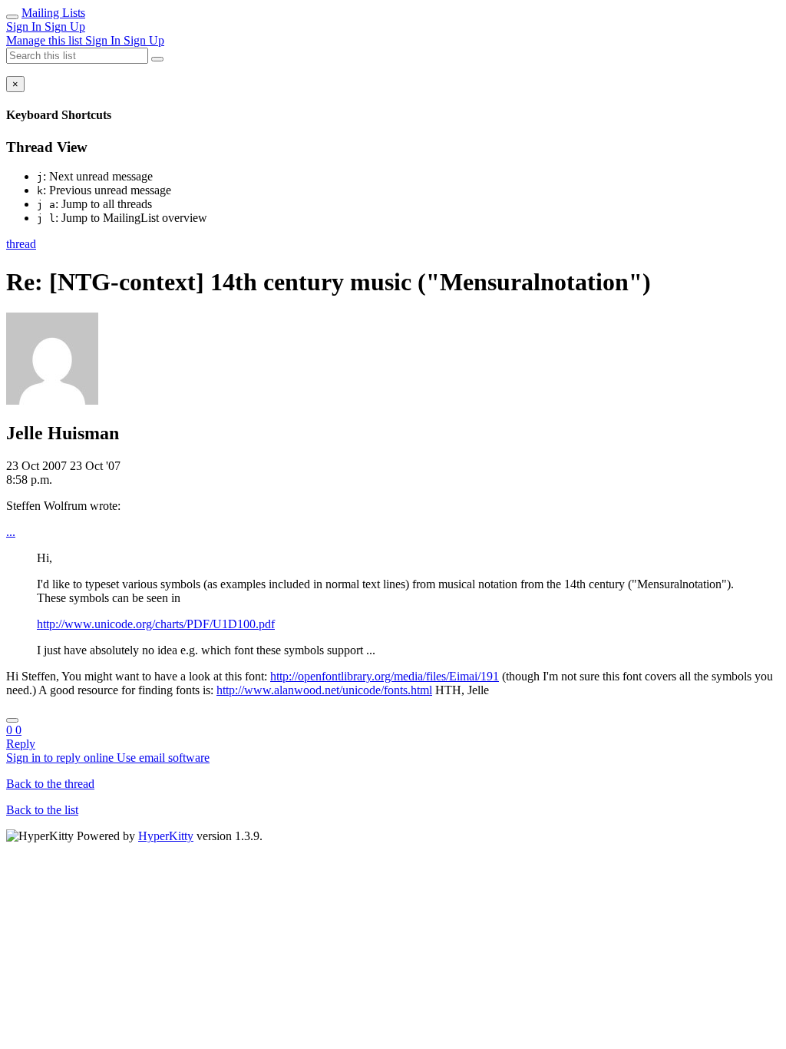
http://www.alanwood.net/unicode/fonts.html (324, 690)
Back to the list (42, 809)
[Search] (157, 59)
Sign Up (65, 26)
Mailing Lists (53, 12)
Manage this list (45, 40)
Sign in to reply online (61, 757)
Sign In (25, 26)
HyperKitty (165, 835)
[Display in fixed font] (12, 720)
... (10, 531)
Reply (20, 743)
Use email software (163, 757)
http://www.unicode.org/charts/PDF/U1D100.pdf (156, 623)
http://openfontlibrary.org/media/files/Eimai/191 (384, 676)
